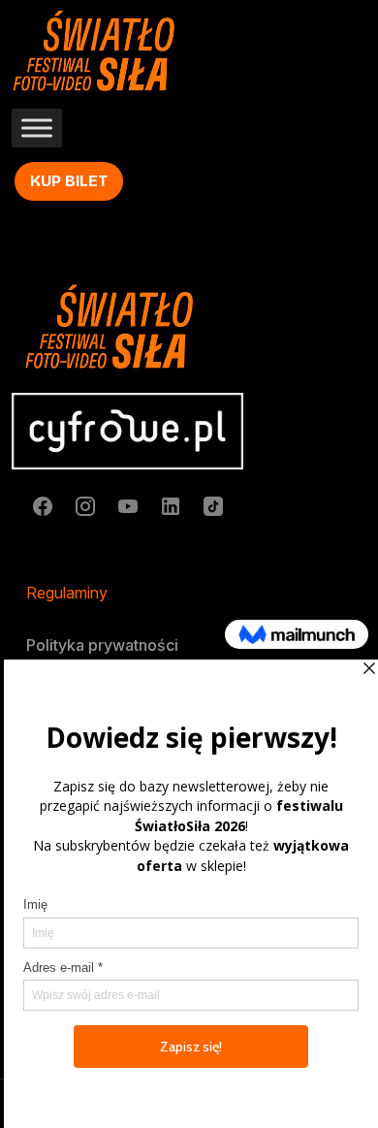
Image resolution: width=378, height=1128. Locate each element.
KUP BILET (69, 181)
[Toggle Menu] (36, 128)
